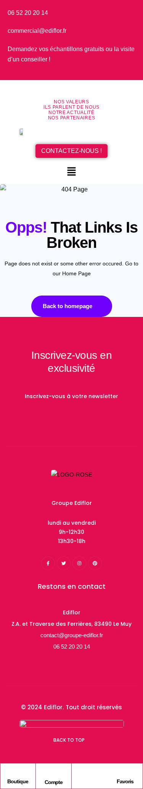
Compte (54, 782)
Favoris (125, 781)
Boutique (17, 781)
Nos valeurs (71, 101)
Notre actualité (71, 112)
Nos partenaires (71, 118)
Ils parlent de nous (71, 107)
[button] (71, 172)
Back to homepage (67, 306)
